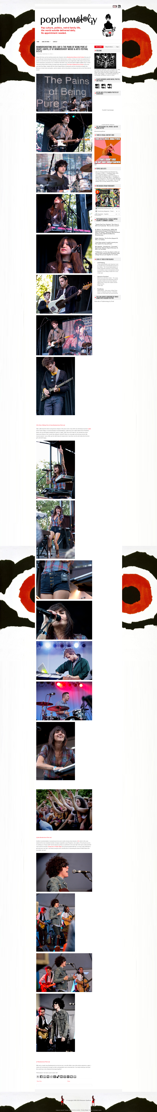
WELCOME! (99, 46)
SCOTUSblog (101, 262)
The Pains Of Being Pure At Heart (75, 64)
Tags (117, 46)
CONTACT (55, 41)
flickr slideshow (110, 124)
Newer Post (39, 1081)
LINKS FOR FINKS (46, 41)
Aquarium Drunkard (102, 276)
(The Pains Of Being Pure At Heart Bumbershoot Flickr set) (50, 425)
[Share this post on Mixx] (61, 1076)
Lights (89, 428)
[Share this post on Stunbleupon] (44, 1076)
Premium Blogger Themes (86, 1110)
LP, (78, 841)
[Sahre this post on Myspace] (71, 1076)
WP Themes (65, 1110)
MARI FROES (100, 290)
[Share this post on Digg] (48, 1076)
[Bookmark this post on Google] (54, 1076)
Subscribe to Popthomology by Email (104, 301)
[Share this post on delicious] (58, 1076)
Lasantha (78, 1110)
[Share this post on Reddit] (51, 1076)
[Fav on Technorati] (64, 1076)
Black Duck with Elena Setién (104, 278)
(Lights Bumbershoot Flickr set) (44, 837)
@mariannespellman (99, 131)
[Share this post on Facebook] (41, 1076)
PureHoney (100, 289)
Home (38, 41)
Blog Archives (109, 46)
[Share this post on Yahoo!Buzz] (68, 1076)
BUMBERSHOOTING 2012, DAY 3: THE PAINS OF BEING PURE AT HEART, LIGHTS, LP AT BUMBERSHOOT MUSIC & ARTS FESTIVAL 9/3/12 (62, 49)
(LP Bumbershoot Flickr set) (43, 1062)
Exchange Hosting (97, 1110)
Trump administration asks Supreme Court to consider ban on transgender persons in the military (107, 266)
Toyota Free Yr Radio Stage (55, 846)
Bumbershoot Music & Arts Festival (75, 57)
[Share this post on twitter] (38, 1076)
